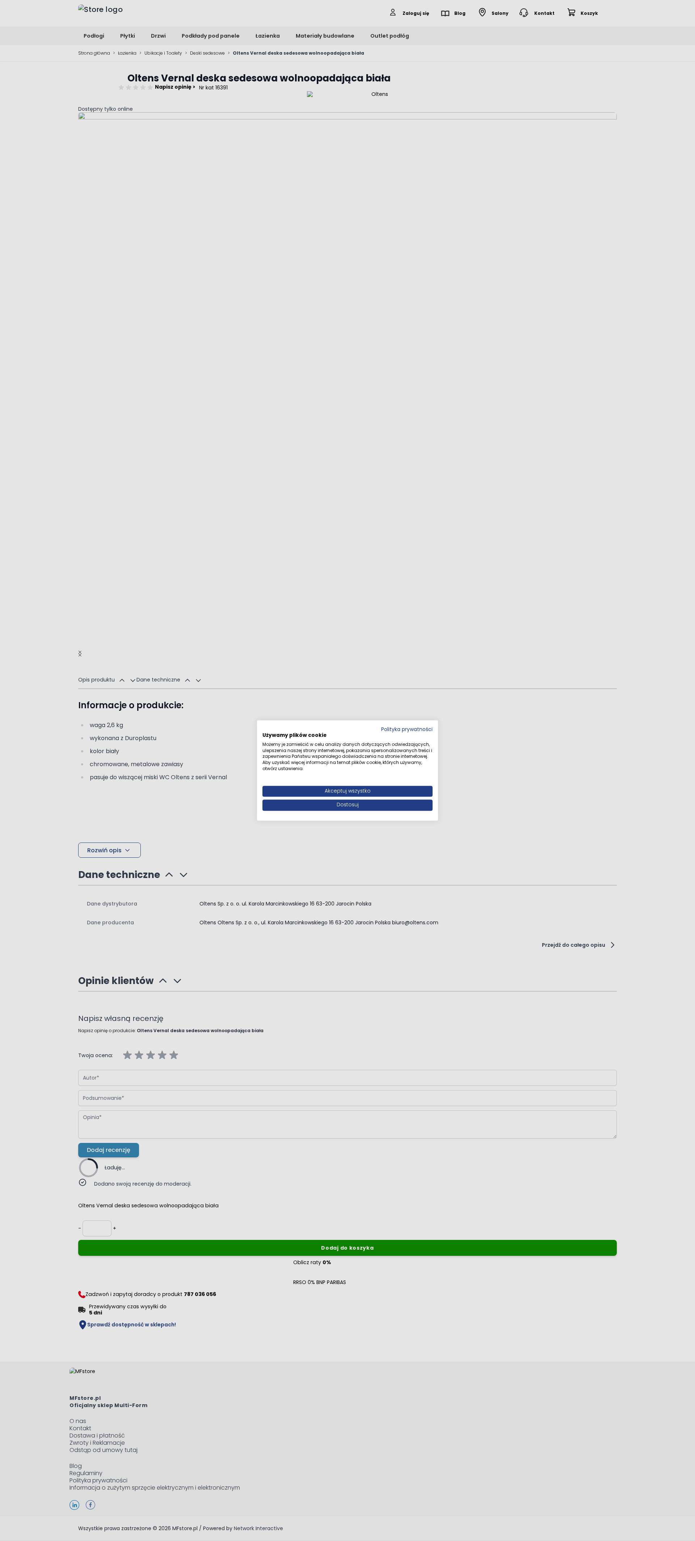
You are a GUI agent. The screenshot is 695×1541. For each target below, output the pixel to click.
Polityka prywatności (407, 729)
